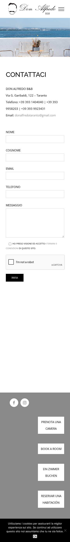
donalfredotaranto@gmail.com (35, 115)
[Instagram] (24, 402)
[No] (65, 530)
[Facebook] (14, 402)
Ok (35, 536)
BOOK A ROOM (51, 449)
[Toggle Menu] (61, 9)
